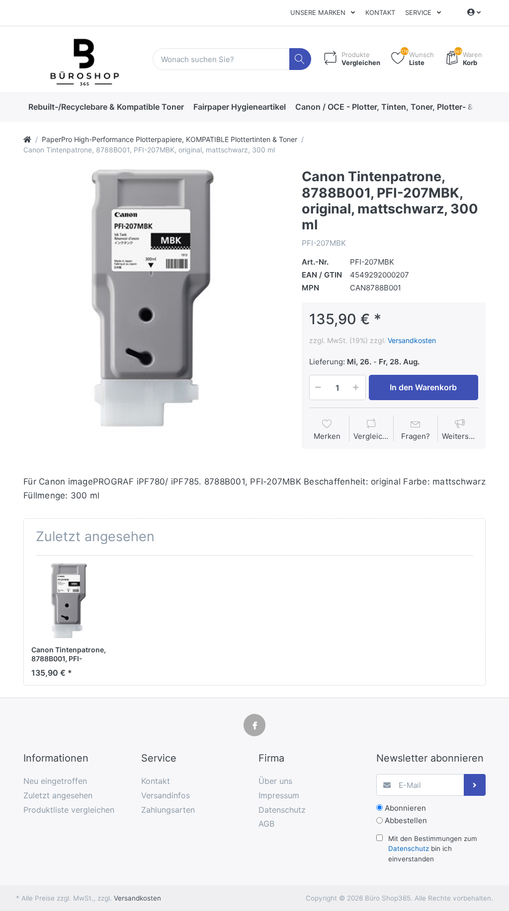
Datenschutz (408, 848)
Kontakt (380, 12)
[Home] (27, 139)
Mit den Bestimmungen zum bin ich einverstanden (432, 849)
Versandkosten (412, 340)
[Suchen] (300, 59)
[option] (154, 300)
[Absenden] (475, 785)
